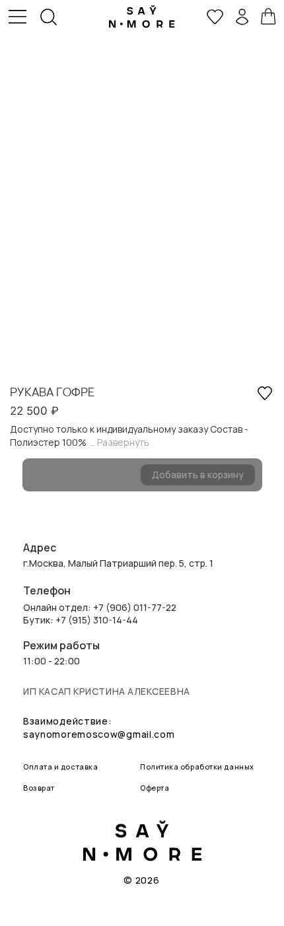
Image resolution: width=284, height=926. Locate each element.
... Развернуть (119, 442)
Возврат (39, 788)
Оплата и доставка (60, 766)
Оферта (154, 788)
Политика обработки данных (197, 766)
